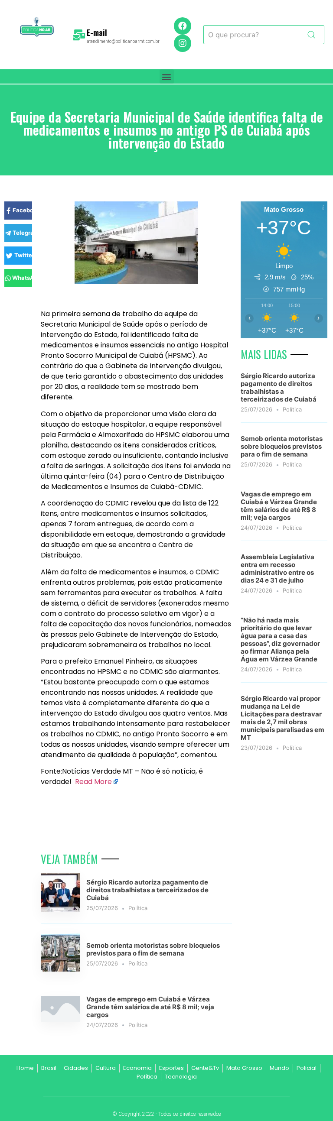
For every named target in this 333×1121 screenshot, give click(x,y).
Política (137, 907)
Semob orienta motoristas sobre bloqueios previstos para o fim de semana (153, 949)
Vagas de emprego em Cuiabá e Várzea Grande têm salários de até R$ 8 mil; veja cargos (150, 1007)
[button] (167, 76)
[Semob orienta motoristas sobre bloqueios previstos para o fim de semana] (60, 969)
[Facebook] (182, 26)
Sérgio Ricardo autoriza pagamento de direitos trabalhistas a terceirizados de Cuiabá (147, 890)
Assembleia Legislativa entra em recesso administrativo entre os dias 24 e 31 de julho (277, 568)
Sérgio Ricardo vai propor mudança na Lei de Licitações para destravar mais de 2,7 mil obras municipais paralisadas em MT (282, 718)
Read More (93, 782)
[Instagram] (182, 43)
